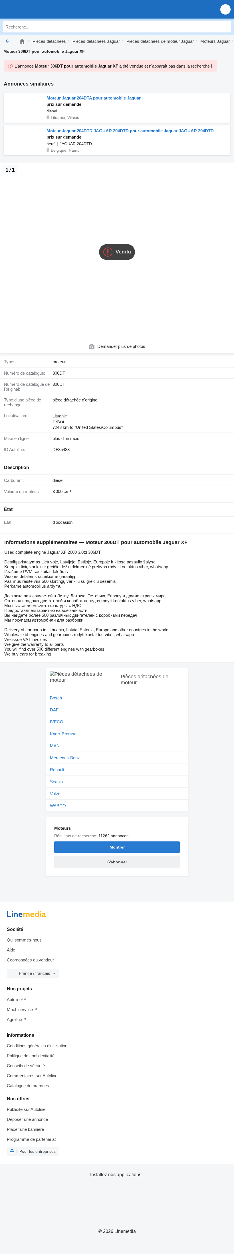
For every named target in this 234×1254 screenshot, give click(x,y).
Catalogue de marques (28, 1085)
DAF (54, 709)
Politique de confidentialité (31, 1055)
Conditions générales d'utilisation (37, 1045)
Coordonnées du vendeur (30, 959)
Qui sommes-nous (24, 940)
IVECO (56, 721)
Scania (56, 781)
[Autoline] (22, 41)
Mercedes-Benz (65, 757)
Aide (11, 949)
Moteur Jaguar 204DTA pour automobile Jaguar (94, 98)
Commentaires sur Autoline (32, 1075)
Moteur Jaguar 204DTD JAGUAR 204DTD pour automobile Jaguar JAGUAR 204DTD (130, 130)
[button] (225, 9)
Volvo (55, 793)
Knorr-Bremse (63, 733)
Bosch (56, 697)
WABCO (58, 805)
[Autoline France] (37, 9)
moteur (59, 361)
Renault (57, 769)
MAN (55, 745)
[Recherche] (225, 27)
